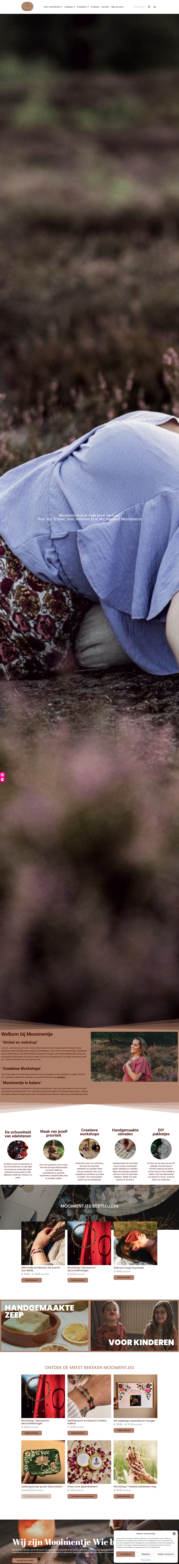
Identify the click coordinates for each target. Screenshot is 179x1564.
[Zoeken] (149, 7)
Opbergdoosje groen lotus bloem (42, 1486)
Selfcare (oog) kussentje (129, 1267)
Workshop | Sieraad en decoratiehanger (81, 1269)
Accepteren (125, 1554)
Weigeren (146, 1554)
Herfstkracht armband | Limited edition (86, 1422)
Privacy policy (146, 1560)
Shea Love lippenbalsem (82, 1486)
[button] (174, 1533)
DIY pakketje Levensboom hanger (134, 1420)
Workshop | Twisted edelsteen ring (135, 1486)
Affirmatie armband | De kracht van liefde (40, 1269)
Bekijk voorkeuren (166, 1554)
